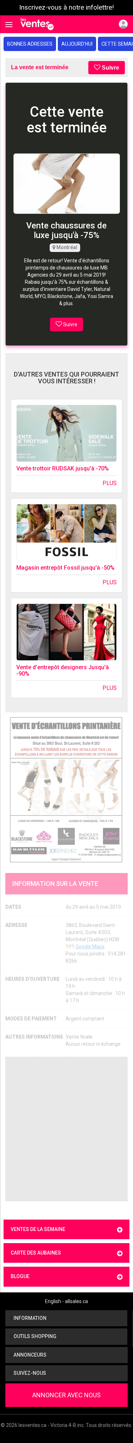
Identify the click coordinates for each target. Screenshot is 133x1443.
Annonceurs (29, 1355)
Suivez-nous (29, 1373)
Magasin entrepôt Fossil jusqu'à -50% (65, 567)
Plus (109, 483)
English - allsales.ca (66, 1301)
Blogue (20, 1276)
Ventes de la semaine (38, 1229)
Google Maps (90, 946)
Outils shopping (34, 1336)
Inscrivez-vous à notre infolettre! (66, 7)
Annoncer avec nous (66, 1395)
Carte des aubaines (36, 1253)
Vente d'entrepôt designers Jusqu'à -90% (62, 670)
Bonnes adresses (29, 44)
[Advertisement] (66, 1129)
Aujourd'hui (77, 44)
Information (29, 1318)
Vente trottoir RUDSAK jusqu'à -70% (62, 468)
